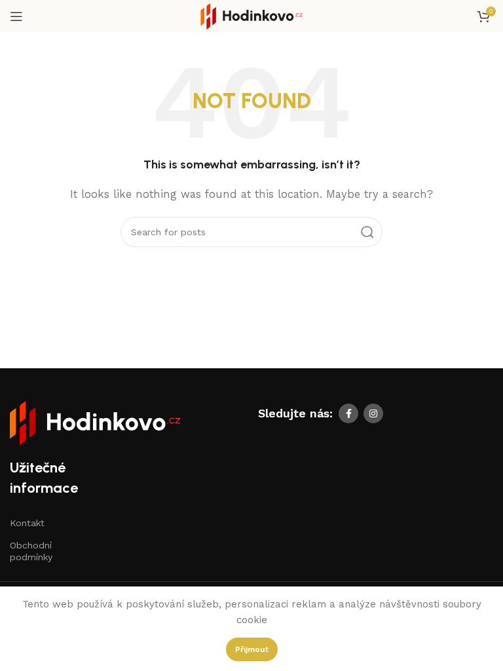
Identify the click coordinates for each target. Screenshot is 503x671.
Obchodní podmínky (31, 551)
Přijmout (252, 649)
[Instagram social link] (373, 413)
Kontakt (27, 523)
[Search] (367, 232)
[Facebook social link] (348, 413)
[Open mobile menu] (16, 16)
